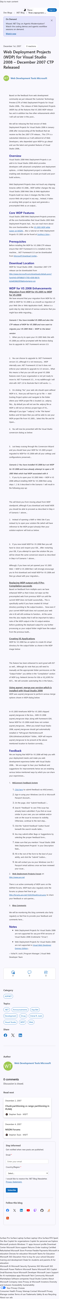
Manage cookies (7, 1294)
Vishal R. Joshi (36, 1015)
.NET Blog (20, 12)
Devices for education (18, 1253)
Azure (15, 1272)
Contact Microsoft (38, 1291)
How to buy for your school (34, 1256)
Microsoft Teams (30, 1269)
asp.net (35, 1009)
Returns (31, 1247)
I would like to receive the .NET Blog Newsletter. (26, 1180)
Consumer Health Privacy (11, 1291)
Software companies (20, 1278)
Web (31, 1022)
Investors (45, 1281)
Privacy (50, 1291)
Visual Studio (35, 1278)
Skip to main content (9, 1)
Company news (15, 1281)
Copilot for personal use (40, 1241)
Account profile (40, 1244)
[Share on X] (13, 1035)
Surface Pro (5, 1238)
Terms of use (20, 1294)
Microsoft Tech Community (33, 1275)
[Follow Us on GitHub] (42, 1211)
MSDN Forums (12, 1129)
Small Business (6, 1272)
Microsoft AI (5, 1266)
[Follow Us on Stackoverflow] (48, 1211)
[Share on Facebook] (5, 1035)
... (45, 12)
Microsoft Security (19, 1266)
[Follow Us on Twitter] (14, 1211)
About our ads (6, 1297)
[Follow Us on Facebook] (7, 1211)
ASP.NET (8, 996)
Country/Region (13, 1167)
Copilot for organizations (18, 1241)
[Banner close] (51, 20)
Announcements (20, 1009)
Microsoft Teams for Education (41, 1253)
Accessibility (17, 1285)
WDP (22, 1022)
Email (9, 1154)
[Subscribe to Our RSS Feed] (7, 1219)
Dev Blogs (7, 12)
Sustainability (28, 1285)
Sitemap (26, 1291)
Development (10, 1015)
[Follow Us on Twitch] (35, 1211)
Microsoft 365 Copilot (47, 1269)
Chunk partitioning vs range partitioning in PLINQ (27, 1107)
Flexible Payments (40, 1250)
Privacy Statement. (14, 1181)
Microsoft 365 (47, 1266)
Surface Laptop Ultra (33, 1238)
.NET (7, 1009)
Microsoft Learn (44, 1272)
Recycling (52, 1294)
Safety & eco (42, 1294)
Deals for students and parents (36, 1259)
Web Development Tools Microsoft (29, 78)
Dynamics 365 (34, 1266)
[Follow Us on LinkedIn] (21, 1211)
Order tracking (41, 1247)
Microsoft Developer (28, 1272)
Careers (44, 1278)
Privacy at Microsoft (31, 1281)
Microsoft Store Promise (21, 1250)
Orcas (23, 1015)
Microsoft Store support (16, 1247)
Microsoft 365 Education (10, 1256)
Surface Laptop (16, 1238)
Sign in (52, 10)
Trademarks (31, 1294)
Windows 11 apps (25, 1244)
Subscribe (12, 1190)
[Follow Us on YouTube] (28, 1211)
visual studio (10, 1022)
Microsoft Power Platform (11, 1269)
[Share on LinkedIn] (20, 1035)
